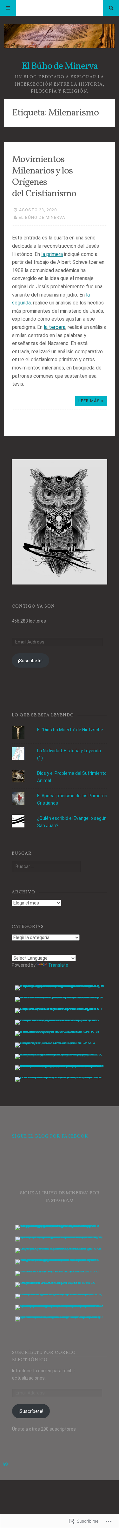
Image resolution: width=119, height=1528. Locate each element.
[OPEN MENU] (8, 8)
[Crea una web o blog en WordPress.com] (5, 1464)
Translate (58, 965)
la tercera (54, 327)
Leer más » (90, 400)
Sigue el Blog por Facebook (50, 1136)
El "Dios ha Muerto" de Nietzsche (70, 729)
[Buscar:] (46, 866)
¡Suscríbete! (30, 660)
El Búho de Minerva (60, 66)
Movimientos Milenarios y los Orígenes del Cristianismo (44, 176)
